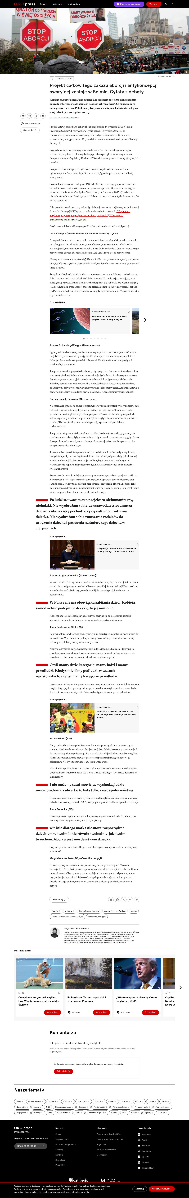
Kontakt (59, 1155)
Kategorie (57, 4)
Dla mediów (102, 1155)
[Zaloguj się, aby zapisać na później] (59, 993)
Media (21, 993)
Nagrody (59, 1149)
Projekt (53, 127)
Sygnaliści (60, 1160)
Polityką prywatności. (52, 1189)
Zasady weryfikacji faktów (109, 1134)
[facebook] (117, 899)
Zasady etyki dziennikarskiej (110, 1139)
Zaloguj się (62, 1071)
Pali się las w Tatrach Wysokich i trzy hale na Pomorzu (86, 999)
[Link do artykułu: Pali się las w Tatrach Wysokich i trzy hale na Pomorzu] (88, 973)
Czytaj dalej (52, 1012)
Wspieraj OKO (61, 1139)
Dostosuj (140, 1189)
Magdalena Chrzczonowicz (76, 928)
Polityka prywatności (106, 1149)
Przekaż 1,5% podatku (65, 1144)
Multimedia (73, 4)
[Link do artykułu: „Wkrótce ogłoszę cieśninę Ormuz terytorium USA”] (137, 973)
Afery (167, 993)
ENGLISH (59, 1165)
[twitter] (124, 899)
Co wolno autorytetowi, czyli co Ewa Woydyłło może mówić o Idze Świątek (38, 1001)
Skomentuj (28, 130)
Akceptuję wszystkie (162, 1189)
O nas (58, 1134)
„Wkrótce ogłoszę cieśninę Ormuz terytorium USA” (136, 999)
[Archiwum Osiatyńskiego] (110, 1180)
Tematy (43, 4)
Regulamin (101, 1144)
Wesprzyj (153, 4)
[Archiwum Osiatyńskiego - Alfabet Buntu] (78, 1181)
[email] (130, 899)
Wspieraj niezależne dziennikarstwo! (31, 1138)
